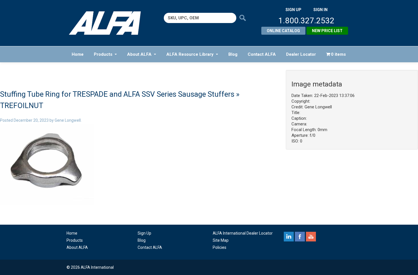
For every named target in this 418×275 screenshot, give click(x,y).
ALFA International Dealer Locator (243, 233)
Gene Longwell (68, 120)
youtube (311, 236)
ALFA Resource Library (190, 54)
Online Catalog (283, 30)
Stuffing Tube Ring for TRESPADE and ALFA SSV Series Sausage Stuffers (117, 94)
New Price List (327, 30)
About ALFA (139, 54)
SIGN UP (293, 9)
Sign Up (144, 233)
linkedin (289, 236)
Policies (219, 247)
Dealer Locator (301, 54)
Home (78, 54)
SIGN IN (320, 9)
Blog (232, 54)
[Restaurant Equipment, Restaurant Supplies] (109, 23)
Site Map (221, 240)
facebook (300, 236)
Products (103, 54)
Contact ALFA (262, 54)
